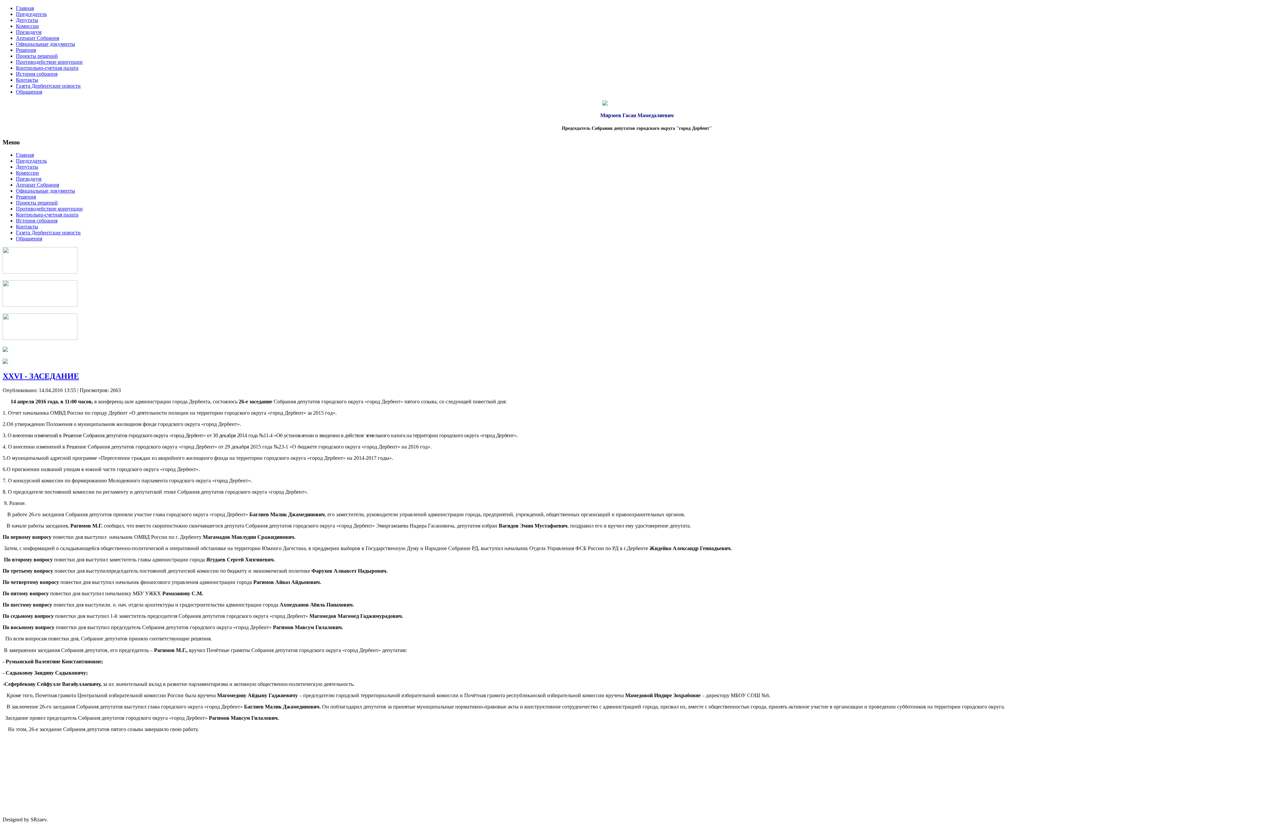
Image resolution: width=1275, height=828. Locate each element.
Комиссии (27, 26)
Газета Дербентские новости (48, 86)
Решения (26, 50)
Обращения (29, 92)
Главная (25, 8)
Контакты (27, 80)
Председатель (31, 14)
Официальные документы (45, 44)
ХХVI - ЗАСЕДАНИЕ (41, 376)
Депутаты (27, 20)
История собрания (36, 74)
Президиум (29, 32)
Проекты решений (37, 56)
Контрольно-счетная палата (47, 68)
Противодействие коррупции (49, 62)
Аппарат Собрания (37, 38)
